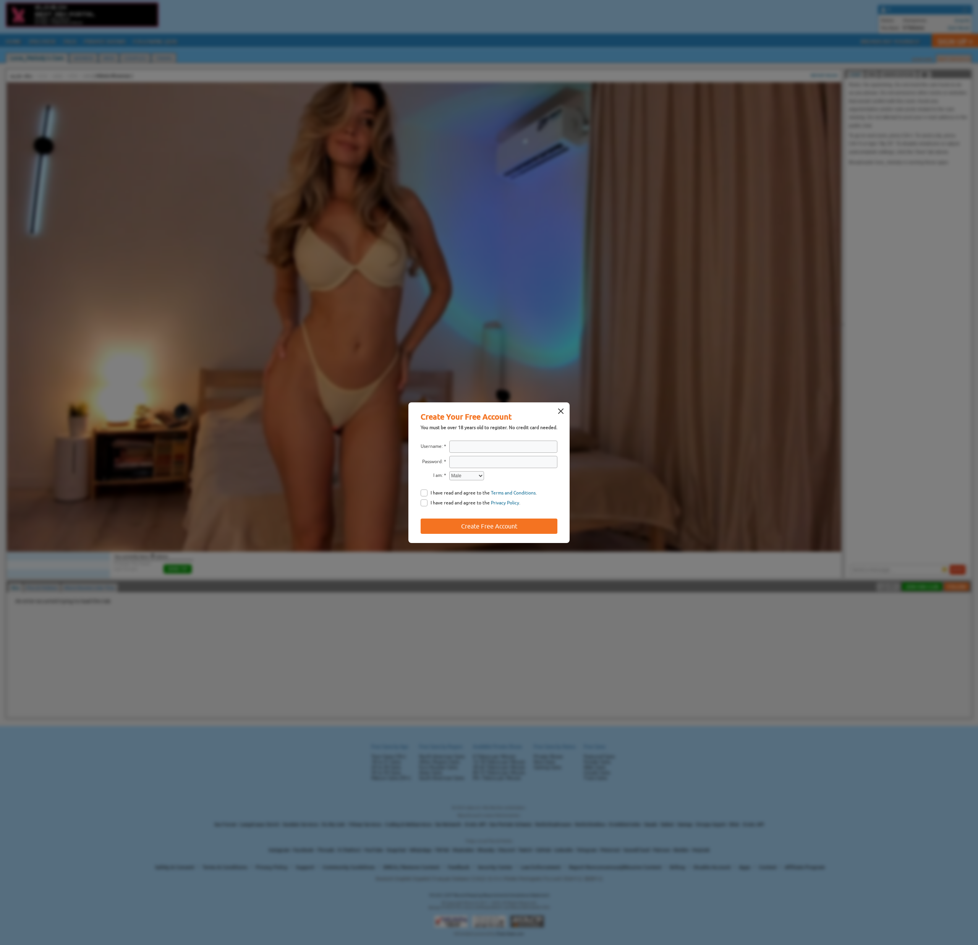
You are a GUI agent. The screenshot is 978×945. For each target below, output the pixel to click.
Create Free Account (489, 526)
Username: (432, 446)
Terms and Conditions (513, 493)
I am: (438, 475)
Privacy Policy (505, 503)
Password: (432, 461)
